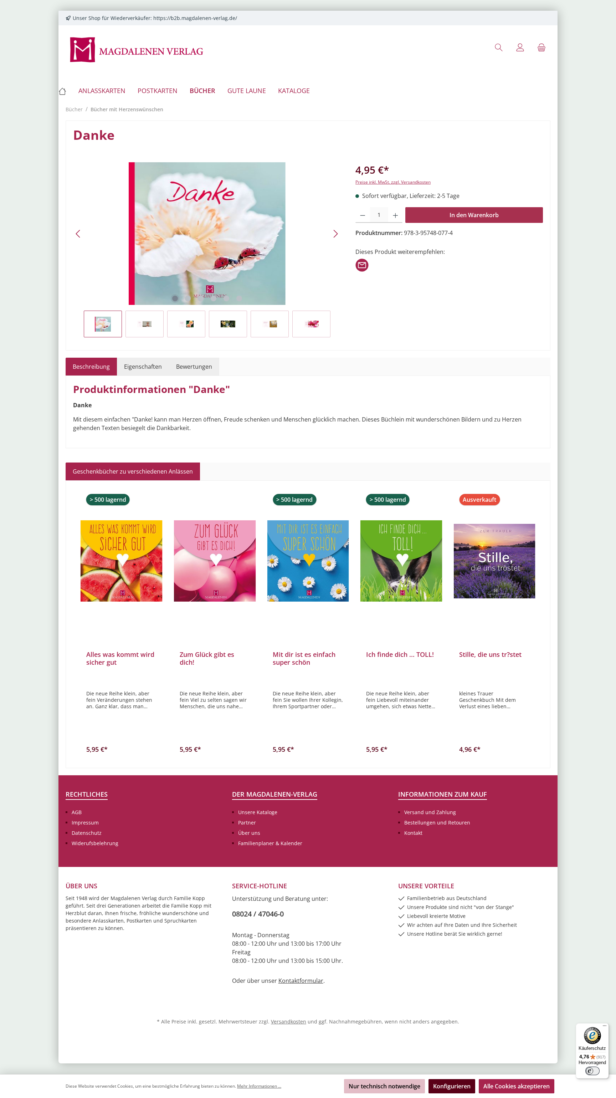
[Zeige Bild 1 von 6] (175, 298)
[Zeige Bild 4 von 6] (213, 298)
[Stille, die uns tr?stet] (494, 561)
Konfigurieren (452, 1086)
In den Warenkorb (474, 215)
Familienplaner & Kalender (270, 843)
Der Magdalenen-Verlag (274, 794)
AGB (77, 812)
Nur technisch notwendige (384, 1086)
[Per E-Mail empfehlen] (362, 265)
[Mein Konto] (520, 47)
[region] (207, 249)
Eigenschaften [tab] (143, 367)
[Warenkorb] (541, 47)
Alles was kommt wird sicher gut (120, 658)
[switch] (592, 1071)
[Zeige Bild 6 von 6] (239, 298)
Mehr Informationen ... (259, 1086)
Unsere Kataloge (257, 812)
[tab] (91, 367)
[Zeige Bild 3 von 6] (201, 298)
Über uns (249, 832)
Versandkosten (288, 1021)
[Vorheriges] (78, 233)
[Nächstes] (335, 233)
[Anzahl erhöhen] (395, 215)
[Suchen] (499, 47)
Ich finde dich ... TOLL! (400, 654)
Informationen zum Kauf (442, 794)
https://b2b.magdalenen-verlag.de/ (195, 18)
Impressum (85, 822)
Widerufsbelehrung (95, 843)
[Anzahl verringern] (362, 215)
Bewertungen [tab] (194, 367)
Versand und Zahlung (430, 812)
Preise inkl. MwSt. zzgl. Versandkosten (393, 182)
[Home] (65, 90)
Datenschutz (87, 832)
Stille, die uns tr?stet (490, 654)
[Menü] (604, 1027)
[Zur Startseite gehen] (137, 49)
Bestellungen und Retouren (437, 822)
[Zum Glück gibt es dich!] (215, 561)
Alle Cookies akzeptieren (516, 1086)
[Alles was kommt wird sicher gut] (122, 561)
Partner (247, 822)
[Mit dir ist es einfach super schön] (308, 561)
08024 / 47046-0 (258, 914)
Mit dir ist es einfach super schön (304, 658)
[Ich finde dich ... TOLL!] (401, 561)
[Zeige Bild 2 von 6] (188, 298)
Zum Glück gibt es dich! (207, 658)
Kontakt (413, 832)
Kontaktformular (300, 981)
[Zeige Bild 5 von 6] (226, 298)
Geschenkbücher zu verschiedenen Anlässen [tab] (133, 471)
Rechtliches (87, 794)
